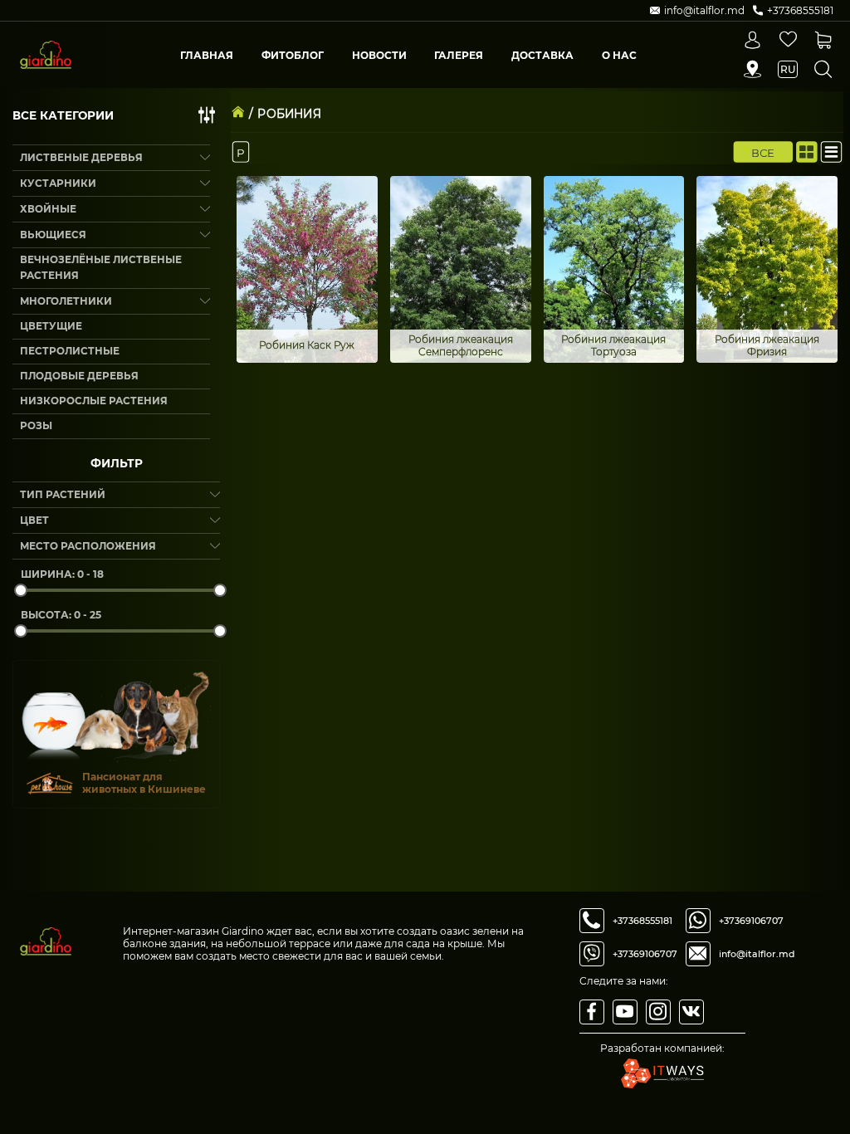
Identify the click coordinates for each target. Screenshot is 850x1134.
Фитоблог (292, 55)
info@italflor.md (757, 954)
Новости (379, 55)
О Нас (619, 55)
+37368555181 (642, 920)
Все (763, 152)
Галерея (458, 55)
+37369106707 (645, 954)
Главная (206, 55)
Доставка (542, 55)
